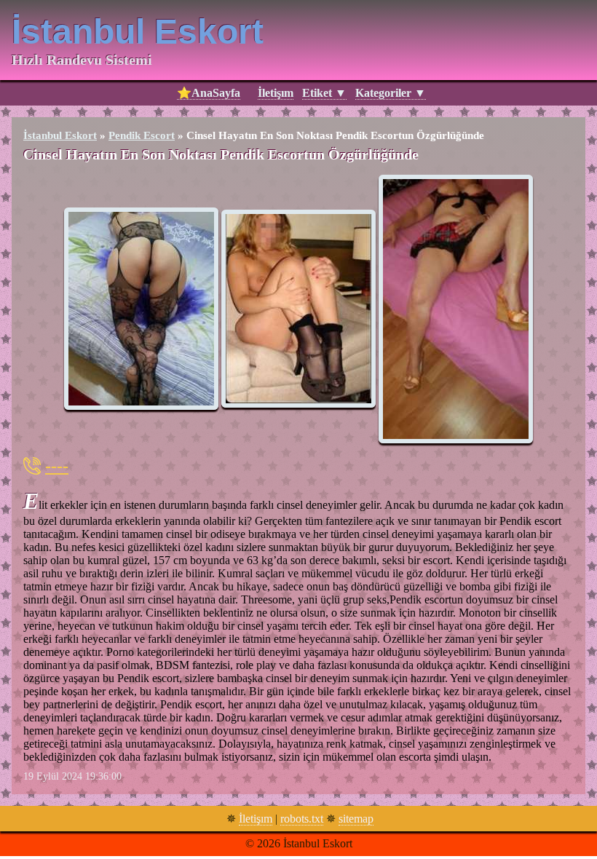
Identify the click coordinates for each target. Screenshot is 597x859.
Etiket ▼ (324, 93)
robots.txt (301, 818)
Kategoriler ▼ (390, 93)
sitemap (356, 818)
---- (56, 465)
